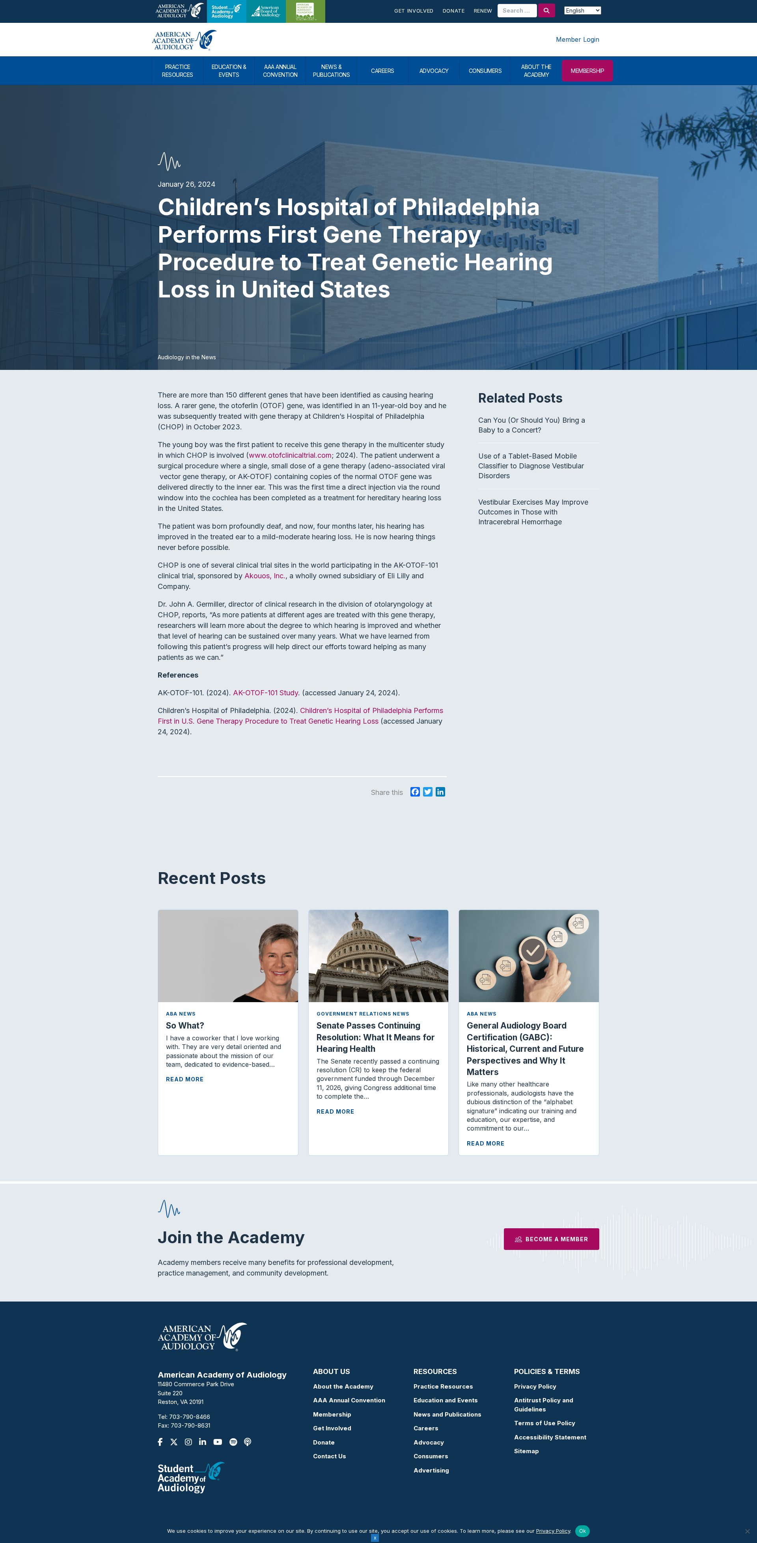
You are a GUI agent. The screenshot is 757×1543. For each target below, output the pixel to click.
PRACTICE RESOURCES (177, 70)
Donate (454, 10)
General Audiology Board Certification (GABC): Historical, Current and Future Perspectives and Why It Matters (525, 1049)
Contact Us (329, 1456)
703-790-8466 (189, 1416)
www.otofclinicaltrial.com (290, 455)
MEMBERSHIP (587, 70)
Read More (185, 1079)
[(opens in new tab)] (191, 1477)
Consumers (431, 1456)
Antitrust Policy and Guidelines (543, 1404)
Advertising (431, 1470)
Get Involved (414, 10)
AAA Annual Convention (349, 1400)
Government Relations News (363, 1014)
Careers (426, 1428)
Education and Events (446, 1400)
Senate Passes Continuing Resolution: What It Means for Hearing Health (376, 1037)
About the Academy (343, 1386)
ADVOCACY (434, 70)
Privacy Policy (535, 1386)
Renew (483, 10)
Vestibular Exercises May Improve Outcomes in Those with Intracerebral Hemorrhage (533, 512)
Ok (582, 1531)
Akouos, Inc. (264, 576)
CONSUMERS (485, 70)
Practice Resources (443, 1386)
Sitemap (526, 1451)
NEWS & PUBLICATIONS (331, 70)
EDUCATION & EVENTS (229, 70)
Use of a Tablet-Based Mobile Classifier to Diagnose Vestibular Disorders (531, 466)
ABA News (181, 1014)
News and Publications (447, 1414)
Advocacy (429, 1442)
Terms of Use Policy (544, 1423)
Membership (332, 1414)
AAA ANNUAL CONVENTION (280, 70)
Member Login (577, 39)
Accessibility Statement (550, 1437)
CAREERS (382, 70)
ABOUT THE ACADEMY (536, 70)
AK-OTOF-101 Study (265, 693)
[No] (747, 1531)
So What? (185, 1026)
